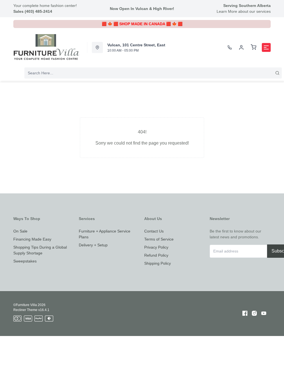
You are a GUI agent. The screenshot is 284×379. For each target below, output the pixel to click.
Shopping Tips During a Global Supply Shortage (40, 250)
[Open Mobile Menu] (266, 47)
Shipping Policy (157, 263)
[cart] (253, 47)
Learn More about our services (244, 11)
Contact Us (154, 231)
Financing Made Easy (32, 239)
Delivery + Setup (93, 245)
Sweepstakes (25, 261)
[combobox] (153, 73)
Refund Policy (156, 255)
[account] (241, 47)
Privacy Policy (156, 247)
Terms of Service (159, 239)
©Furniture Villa (25, 305)
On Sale (20, 231)
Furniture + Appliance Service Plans (104, 234)
